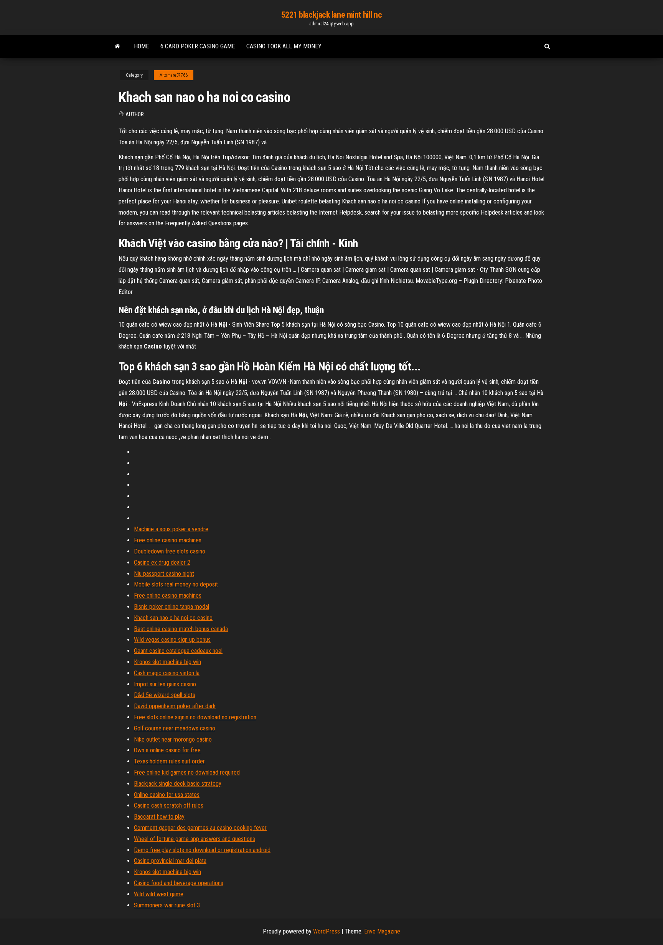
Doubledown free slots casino (169, 551)
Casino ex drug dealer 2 (162, 562)
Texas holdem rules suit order (169, 761)
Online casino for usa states (167, 794)
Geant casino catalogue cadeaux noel (178, 650)
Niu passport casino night (164, 573)
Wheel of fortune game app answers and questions (194, 839)
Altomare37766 (174, 75)
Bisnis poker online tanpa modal (171, 606)
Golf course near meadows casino (174, 728)
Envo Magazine (382, 931)
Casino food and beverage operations (178, 883)
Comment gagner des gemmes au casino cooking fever (200, 827)
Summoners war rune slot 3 (167, 905)
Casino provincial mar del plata (170, 860)
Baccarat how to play (159, 816)
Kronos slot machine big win (167, 662)
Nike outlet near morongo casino (173, 739)
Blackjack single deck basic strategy (177, 783)
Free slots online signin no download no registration (195, 717)
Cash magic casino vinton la (167, 673)
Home (141, 46)
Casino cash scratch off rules (168, 805)
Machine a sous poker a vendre (171, 529)
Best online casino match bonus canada (181, 629)
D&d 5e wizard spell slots (164, 695)
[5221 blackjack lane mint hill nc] (117, 46)
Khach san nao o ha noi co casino (173, 617)
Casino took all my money (284, 46)
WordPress (326, 931)
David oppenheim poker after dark (175, 706)
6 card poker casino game (197, 46)
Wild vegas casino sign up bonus (172, 639)
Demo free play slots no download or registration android (202, 850)
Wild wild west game (158, 894)
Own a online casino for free (167, 750)
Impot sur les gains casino (165, 684)
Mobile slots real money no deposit (176, 584)
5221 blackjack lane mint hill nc (331, 15)
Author (134, 114)
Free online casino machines (167, 540)
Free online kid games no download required (187, 772)
